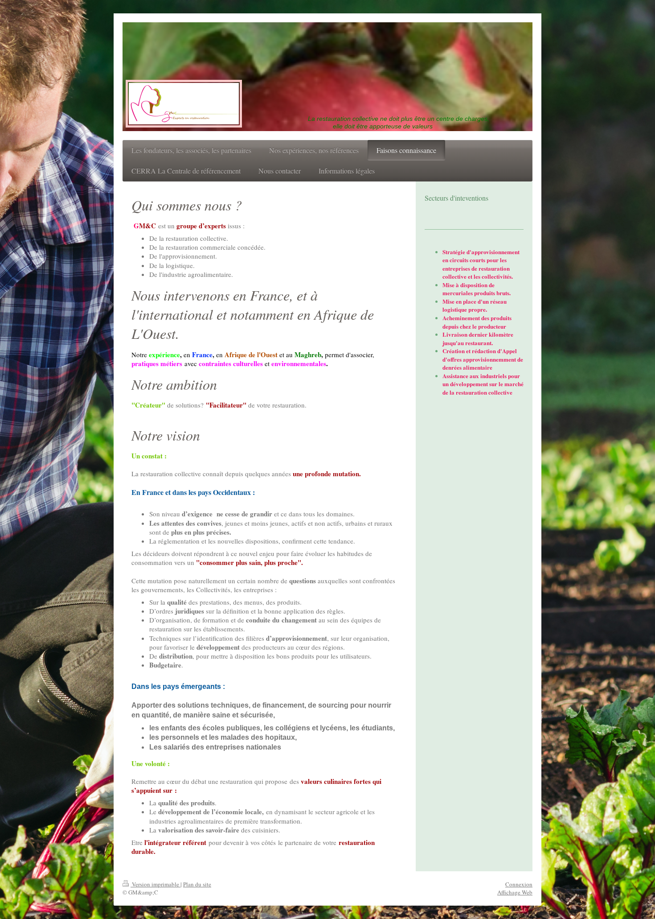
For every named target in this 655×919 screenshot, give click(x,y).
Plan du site (197, 884)
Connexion (518, 884)
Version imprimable (155, 884)
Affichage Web (514, 892)
